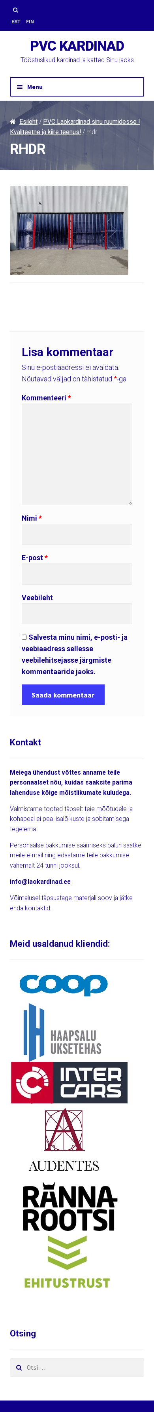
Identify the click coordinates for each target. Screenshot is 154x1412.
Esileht (28, 121)
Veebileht (37, 597)
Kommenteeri (46, 398)
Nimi (32, 518)
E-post (35, 557)
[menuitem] (16, 22)
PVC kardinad (77, 46)
